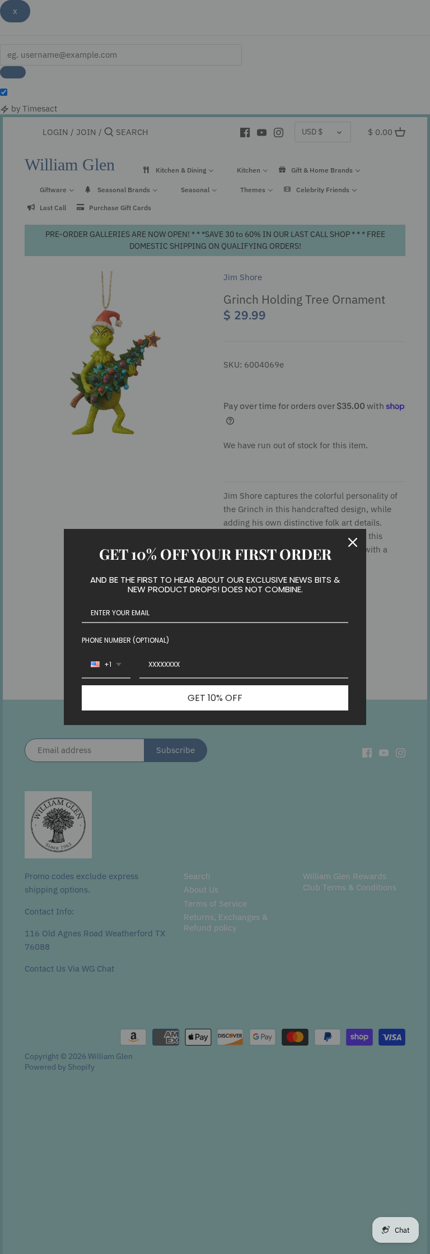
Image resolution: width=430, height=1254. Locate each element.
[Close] (352, 542)
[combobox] (106, 665)
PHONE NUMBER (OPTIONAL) (125, 640)
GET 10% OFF (215, 697)
